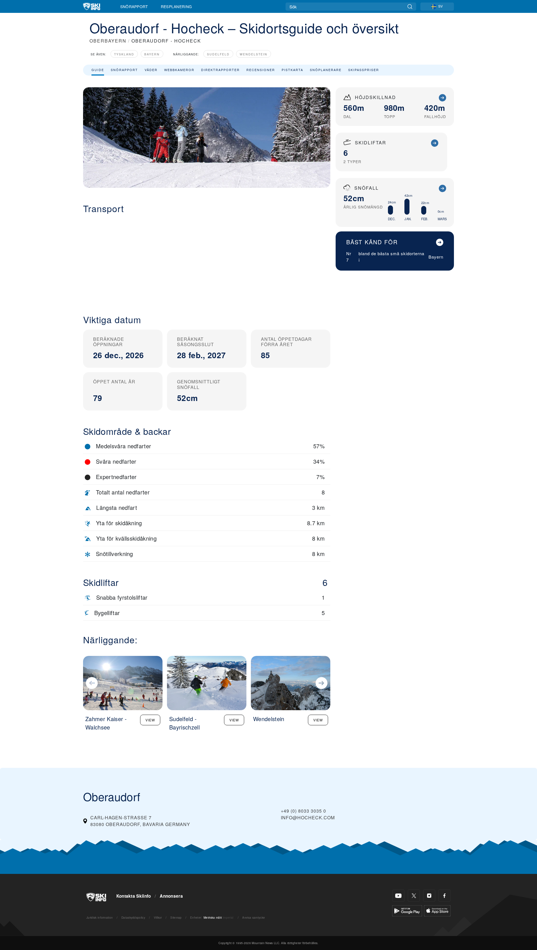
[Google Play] (407, 910)
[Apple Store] (437, 910)
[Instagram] (429, 896)
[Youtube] (398, 896)
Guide (97, 69)
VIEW (150, 719)
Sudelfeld (218, 54)
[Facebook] (445, 896)
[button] (206, 260)
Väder (151, 69)
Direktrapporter (220, 69)
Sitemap (176, 917)
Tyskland (124, 54)
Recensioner (260, 69)
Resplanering (176, 6)
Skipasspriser (363, 69)
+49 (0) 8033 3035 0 (303, 811)
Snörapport (134, 6)
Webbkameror (179, 69)
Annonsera (171, 896)
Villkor (158, 917)
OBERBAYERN (108, 40)
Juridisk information (99, 917)
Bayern (152, 54)
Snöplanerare (325, 69)
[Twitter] (414, 896)
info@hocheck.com (308, 817)
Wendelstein (253, 54)
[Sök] (410, 7)
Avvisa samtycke (253, 917)
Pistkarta (292, 69)
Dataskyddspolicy (133, 917)
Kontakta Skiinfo (133, 896)
